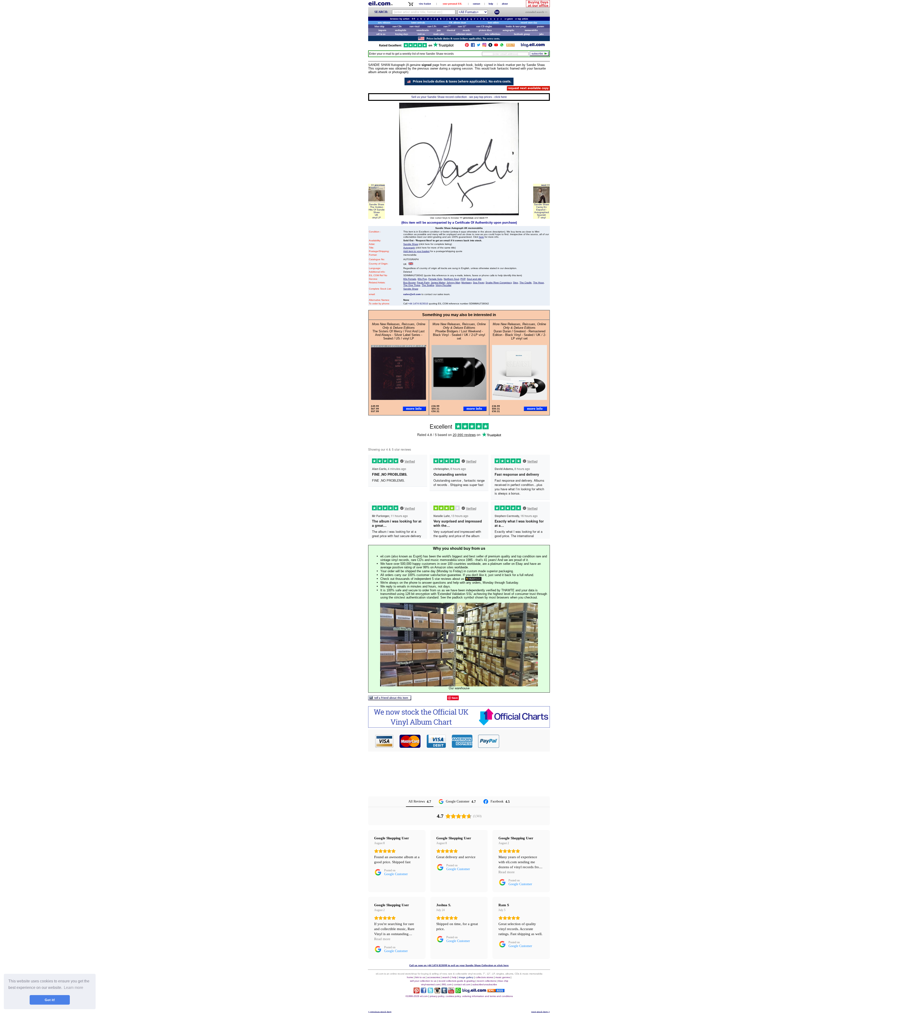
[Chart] (459, 726)
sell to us (380, 34)
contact (476, 3)
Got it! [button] (50, 1000)
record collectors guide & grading (456, 981)
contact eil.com (462, 984)
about (505, 3)
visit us (421, 34)
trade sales (438, 34)
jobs (541, 34)
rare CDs (397, 26)
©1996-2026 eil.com (416, 996)
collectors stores (464, 34)
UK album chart (457, 22)
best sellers (493, 22)
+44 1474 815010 (418, 303)
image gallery (466, 977)
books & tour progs (516, 26)
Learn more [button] (73, 988)
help (491, 3)
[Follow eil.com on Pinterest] (417, 992)
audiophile (400, 30)
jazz (439, 30)
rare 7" (447, 26)
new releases (384, 22)
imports (382, 30)
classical (451, 30)
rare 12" (462, 26)
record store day (529, 22)
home (410, 977)
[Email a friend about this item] (389, 699)
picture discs (485, 30)
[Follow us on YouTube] (496, 46)
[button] (524, 741)
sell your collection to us (423, 981)
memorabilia (531, 30)
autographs (508, 30)
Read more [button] (506, 872)
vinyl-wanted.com (430, 984)
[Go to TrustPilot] (416, 47)
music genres (502, 977)
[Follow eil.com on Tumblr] (444, 992)
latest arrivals (418, 22)
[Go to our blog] (533, 46)
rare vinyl (415, 26)
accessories (433, 977)
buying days (401, 34)
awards (466, 30)
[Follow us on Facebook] (473, 46)
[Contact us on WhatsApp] (502, 46)
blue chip (379, 26)
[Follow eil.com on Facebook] (423, 992)
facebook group (522, 34)
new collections (492, 34)
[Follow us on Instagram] (484, 46)
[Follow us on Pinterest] (467, 46)
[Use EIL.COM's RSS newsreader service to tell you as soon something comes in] (495, 991)
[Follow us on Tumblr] (490, 46)
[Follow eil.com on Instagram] (437, 992)
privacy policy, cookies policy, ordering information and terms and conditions (471, 996)
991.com (447, 984)
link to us (420, 977)
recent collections (486, 981)
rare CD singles (484, 26)
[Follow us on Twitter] (479, 46)
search (446, 977)
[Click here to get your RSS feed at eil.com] (510, 45)
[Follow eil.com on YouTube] (451, 992)
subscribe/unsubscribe (484, 984)
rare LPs (431, 26)
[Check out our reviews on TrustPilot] (473, 579)
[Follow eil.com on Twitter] (430, 992)
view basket (425, 3)
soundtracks (422, 30)
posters (540, 26)
